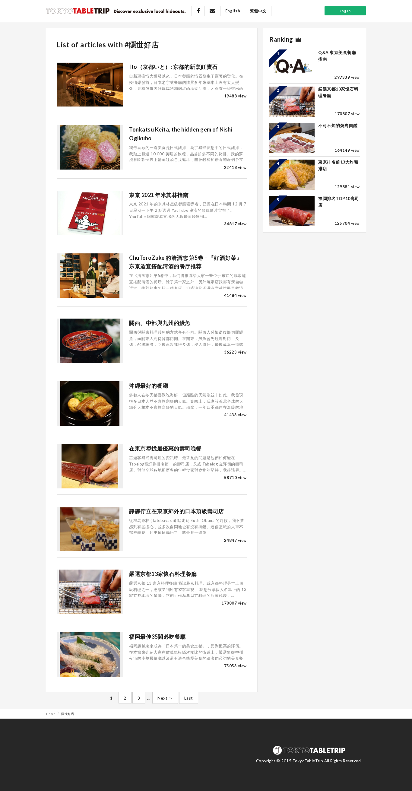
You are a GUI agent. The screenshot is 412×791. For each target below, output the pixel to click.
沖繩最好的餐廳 (148, 385)
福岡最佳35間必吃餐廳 (157, 636)
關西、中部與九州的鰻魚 (160, 322)
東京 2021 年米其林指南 (159, 195)
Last (188, 697)
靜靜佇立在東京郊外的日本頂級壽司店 (176, 511)
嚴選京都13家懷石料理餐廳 (163, 573)
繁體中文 (258, 10)
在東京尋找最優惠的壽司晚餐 (165, 448)
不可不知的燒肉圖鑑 (338, 125)
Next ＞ (165, 697)
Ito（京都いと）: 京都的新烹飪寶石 (173, 66)
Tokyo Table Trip (77, 10)
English (232, 10)
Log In (345, 10)
